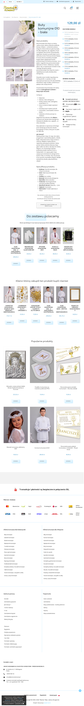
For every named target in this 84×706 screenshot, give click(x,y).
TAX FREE (6, 638)
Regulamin (7, 629)
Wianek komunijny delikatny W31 (16, 448)
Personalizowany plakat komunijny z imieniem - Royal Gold (68, 447)
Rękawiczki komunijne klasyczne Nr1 (29, 248)
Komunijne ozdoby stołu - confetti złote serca (35, 308)
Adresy (45, 607)
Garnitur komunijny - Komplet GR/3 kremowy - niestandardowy (10, 309)
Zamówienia (47, 602)
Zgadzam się (19, 703)
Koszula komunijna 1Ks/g (55, 248)
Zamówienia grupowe (64, 1)
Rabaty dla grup (8, 619)
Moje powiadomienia (49, 613)
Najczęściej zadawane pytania (12, 635)
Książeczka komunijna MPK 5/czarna (68, 248)
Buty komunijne (69, 125)
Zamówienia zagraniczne (10, 616)
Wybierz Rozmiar (69, 78)
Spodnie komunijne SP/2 (42, 248)
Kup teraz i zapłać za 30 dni (71, 110)
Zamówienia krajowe (9, 613)
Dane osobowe (48, 599)
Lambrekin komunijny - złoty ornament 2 (22, 308)
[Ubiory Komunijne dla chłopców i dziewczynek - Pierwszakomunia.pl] (11, 8)
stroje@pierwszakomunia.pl (13, 677)
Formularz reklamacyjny (10, 644)
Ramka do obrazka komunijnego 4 (75, 308)
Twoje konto (77, 1)
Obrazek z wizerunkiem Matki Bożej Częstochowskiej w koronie (15, 387)
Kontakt (6, 599)
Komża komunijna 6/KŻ (42, 448)
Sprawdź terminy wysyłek (69, 120)
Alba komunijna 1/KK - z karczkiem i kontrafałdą (16, 250)
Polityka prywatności (9, 632)
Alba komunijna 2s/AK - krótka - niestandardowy (62, 309)
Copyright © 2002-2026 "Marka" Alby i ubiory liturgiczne (42, 700)
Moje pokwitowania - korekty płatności (54, 604)
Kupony (46, 610)
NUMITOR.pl (47, 703)
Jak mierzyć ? (7, 604)
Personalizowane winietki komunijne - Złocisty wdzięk (68, 388)
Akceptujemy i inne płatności (71, 105)
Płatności (6, 626)
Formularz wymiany (9, 641)
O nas (5, 610)
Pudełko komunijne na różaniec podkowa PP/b (42, 388)
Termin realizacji (49, 1)
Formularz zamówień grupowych (13, 647)
